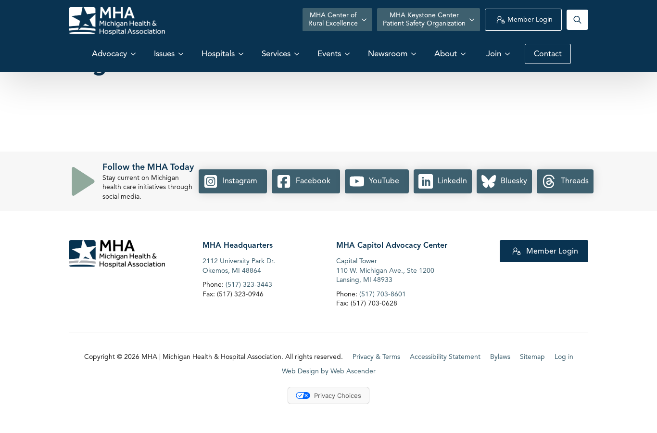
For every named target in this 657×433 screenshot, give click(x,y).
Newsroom (387, 54)
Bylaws (500, 357)
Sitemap (532, 357)
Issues (164, 54)
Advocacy (109, 54)
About (445, 54)
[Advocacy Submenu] (134, 54)
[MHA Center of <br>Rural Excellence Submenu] (365, 19)
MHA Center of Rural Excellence (333, 19)
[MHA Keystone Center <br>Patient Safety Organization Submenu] (473, 19)
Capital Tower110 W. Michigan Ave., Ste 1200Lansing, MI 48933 (385, 270)
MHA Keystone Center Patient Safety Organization (424, 19)
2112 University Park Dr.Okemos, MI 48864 (238, 266)
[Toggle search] (577, 20)
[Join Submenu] (508, 54)
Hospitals (218, 54)
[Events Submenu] (348, 54)
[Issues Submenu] (182, 54)
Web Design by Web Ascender (329, 371)
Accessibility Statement (445, 357)
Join (493, 54)
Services (276, 54)
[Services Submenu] (298, 54)
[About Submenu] (464, 54)
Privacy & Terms (376, 357)
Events (329, 54)
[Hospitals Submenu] (242, 54)
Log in (564, 357)
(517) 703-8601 (382, 294)
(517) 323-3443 (249, 284)
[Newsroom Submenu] (414, 54)
